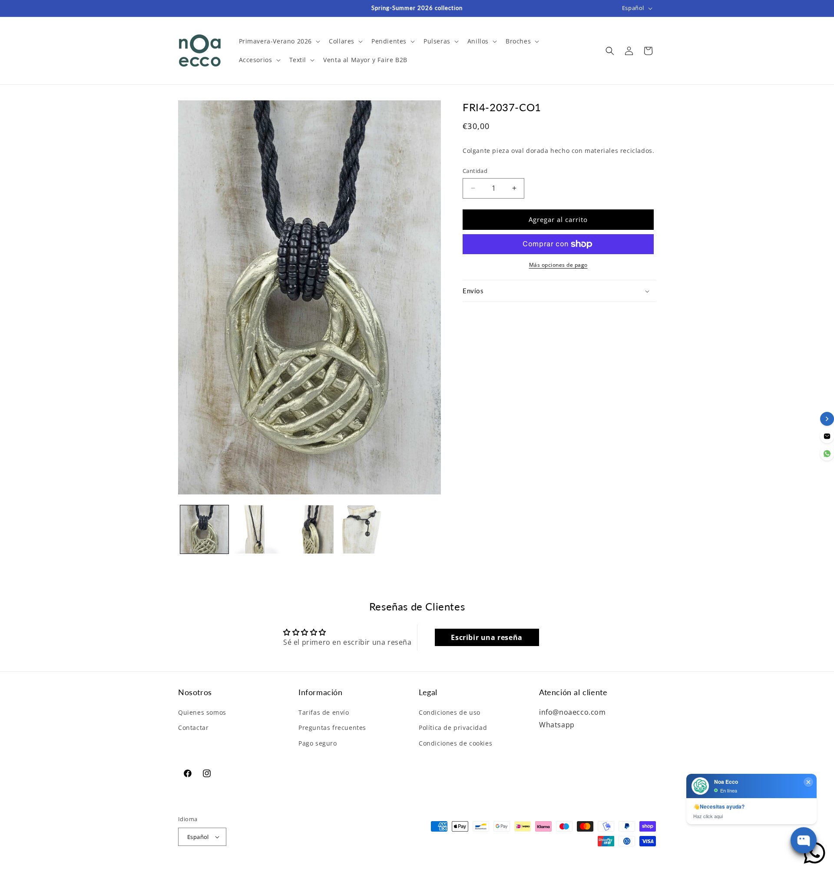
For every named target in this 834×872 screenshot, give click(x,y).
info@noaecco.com (572, 712)
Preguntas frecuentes (332, 727)
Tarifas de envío (323, 712)
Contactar (193, 727)
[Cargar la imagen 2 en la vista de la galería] (257, 529)
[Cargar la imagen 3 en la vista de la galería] (309, 529)
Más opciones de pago (558, 265)
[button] (279, 41)
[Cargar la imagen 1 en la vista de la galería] (204, 529)
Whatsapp (557, 724)
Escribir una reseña (486, 637)
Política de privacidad (453, 727)
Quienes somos (202, 712)
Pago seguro (317, 743)
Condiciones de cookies (455, 743)
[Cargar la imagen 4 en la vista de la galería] (362, 529)
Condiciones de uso (449, 712)
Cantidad (475, 171)
